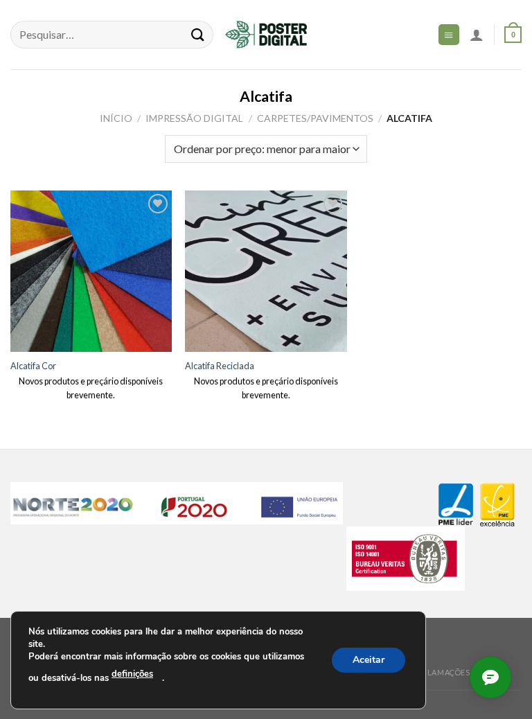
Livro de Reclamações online (438, 672)
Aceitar (368, 659)
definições (132, 674)
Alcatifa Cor (33, 365)
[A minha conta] (477, 34)
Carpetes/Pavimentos (315, 118)
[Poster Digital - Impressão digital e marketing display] (266, 34)
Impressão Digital (194, 118)
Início (116, 118)
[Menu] (448, 34)
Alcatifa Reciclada (219, 365)
